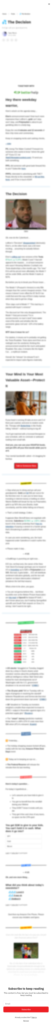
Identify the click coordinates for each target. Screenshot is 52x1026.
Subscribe (26, 1009)
